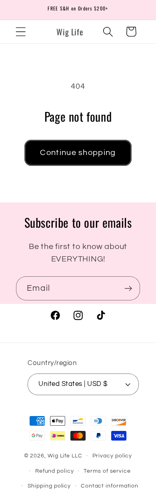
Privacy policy (112, 456)
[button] (20, 31)
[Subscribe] (128, 288)
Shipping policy (49, 486)
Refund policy (54, 471)
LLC (77, 456)
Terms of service (107, 471)
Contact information (109, 486)
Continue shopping (78, 153)
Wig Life (59, 456)
